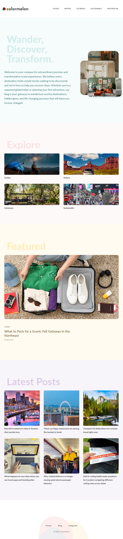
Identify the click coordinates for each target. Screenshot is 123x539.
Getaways (81, 8)
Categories (72, 526)
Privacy (49, 526)
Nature (68, 8)
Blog (60, 526)
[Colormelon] (15, 8)
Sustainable (96, 8)
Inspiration (112, 8)
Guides (56, 8)
